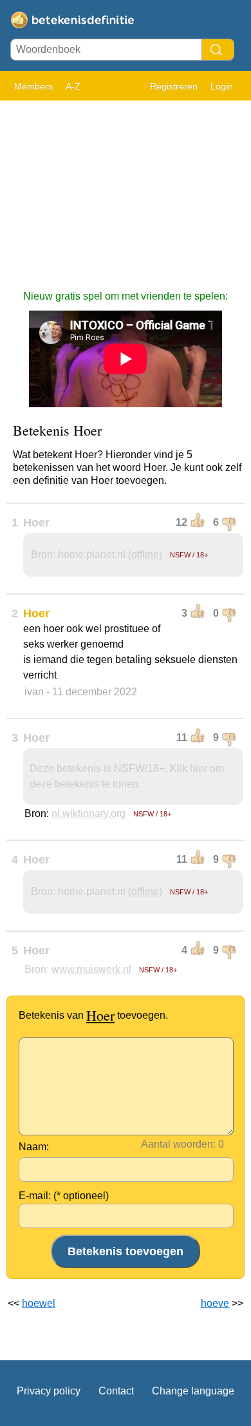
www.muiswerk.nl (91, 969)
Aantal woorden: (178, 1144)
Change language (193, 1390)
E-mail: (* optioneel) (64, 1195)
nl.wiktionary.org (88, 813)
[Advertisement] (125, 188)
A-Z (73, 86)
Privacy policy (48, 1390)
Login (221, 86)
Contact (116, 1390)
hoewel (38, 1303)
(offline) (145, 554)
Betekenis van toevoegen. (93, 1015)
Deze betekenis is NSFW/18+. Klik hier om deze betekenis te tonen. (127, 776)
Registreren (174, 86)
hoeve (215, 1303)
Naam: (34, 1146)
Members (33, 86)
